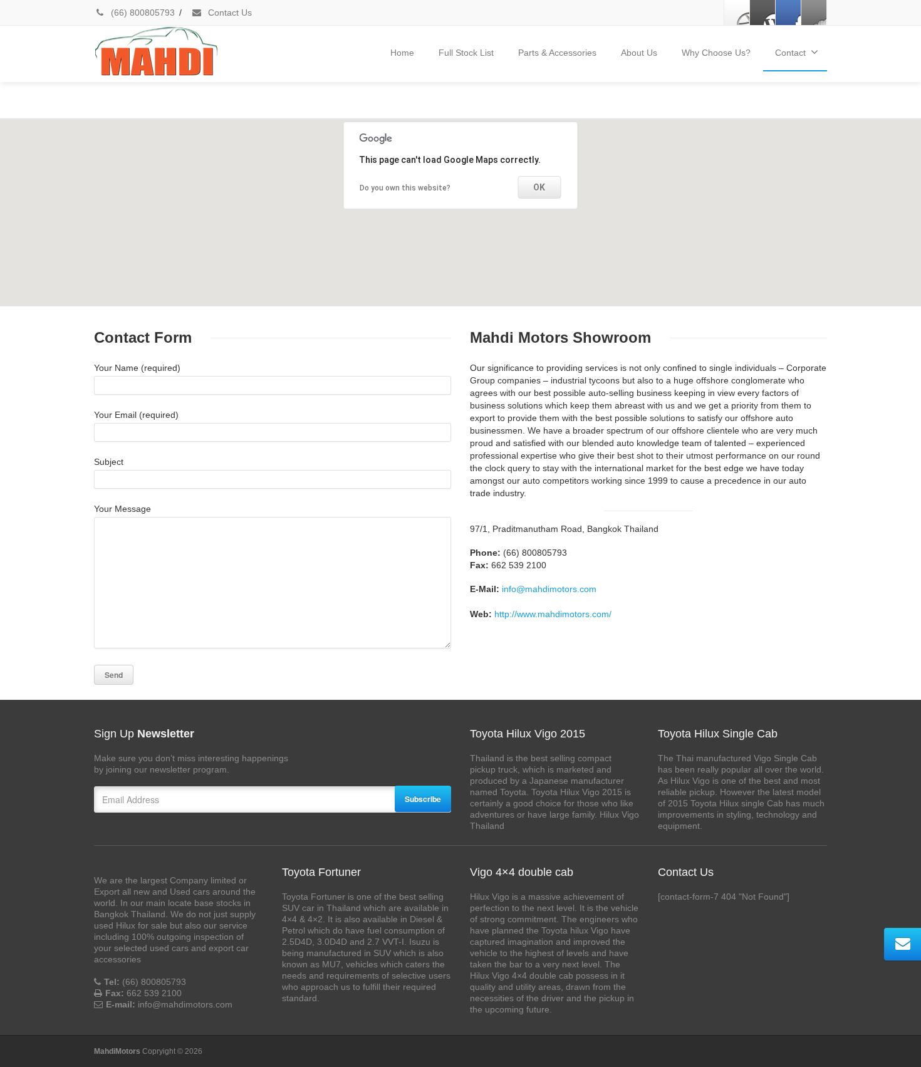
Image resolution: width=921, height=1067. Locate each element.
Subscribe (423, 798)
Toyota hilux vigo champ (141, 107)
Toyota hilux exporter (235, 107)
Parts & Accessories (557, 53)
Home (402, 53)
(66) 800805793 (141, 13)
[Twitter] (762, 12)
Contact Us (229, 13)
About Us (639, 53)
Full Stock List (466, 53)
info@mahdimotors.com (549, 589)
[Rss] (813, 12)
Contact (790, 53)
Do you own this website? (405, 188)
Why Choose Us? (716, 53)
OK (539, 187)
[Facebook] (736, 12)
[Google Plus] (788, 12)
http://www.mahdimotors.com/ (552, 614)
